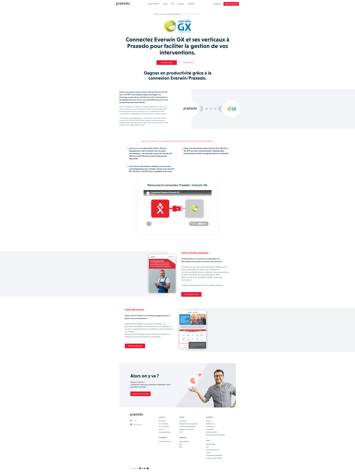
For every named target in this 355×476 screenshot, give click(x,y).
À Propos (208, 421)
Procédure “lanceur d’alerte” (214, 458)
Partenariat (191, 4)
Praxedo (156, 14)
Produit (165, 4)
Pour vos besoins (163, 423)
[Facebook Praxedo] (140, 468)
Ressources (181, 4)
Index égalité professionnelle (214, 455)
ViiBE (180, 432)
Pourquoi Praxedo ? (153, 4)
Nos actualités (209, 429)
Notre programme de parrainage (215, 435)
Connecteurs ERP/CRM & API (187, 426)
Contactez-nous (210, 426)
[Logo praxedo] (144, 415)
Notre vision (162, 421)
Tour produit (182, 421)
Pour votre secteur (164, 426)
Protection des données (212, 449)
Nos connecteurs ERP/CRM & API (170, 14)
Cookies (208, 452)
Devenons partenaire (165, 441)
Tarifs (172, 4)
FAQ (180, 447)
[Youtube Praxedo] (148, 468)
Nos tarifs (161, 429)
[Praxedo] (123, 4)
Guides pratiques (184, 441)
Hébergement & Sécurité (186, 429)
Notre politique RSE (211, 432)
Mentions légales (210, 444)
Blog (180, 444)
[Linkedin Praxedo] (142, 468)
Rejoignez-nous (210, 423)
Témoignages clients (164, 432)
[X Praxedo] (145, 468)
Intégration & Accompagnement (188, 423)
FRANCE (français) (137, 424)
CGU (207, 447)
